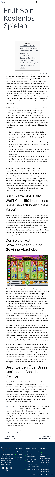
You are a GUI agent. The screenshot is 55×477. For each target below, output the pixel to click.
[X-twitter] (7, 468)
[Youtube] (10, 468)
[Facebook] (3, 468)
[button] (36, 2)
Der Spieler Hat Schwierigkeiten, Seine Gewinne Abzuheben (28, 58)
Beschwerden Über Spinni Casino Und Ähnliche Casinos (29, 65)
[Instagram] (7, 470)
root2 (22, 430)
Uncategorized (17, 432)
